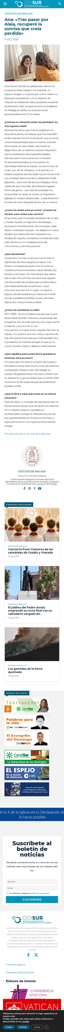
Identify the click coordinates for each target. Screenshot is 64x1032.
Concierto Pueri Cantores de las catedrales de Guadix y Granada (30, 551)
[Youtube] (39, 488)
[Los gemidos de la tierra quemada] (32, 644)
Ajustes (37, 1027)
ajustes (25, 1021)
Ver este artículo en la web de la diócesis (27, 433)
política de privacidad (39, 893)
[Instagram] (29, 488)
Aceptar (9, 1027)
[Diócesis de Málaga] (32, 456)
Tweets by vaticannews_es (20, 972)
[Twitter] (34, 488)
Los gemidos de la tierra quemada (25, 670)
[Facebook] (24, 488)
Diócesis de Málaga (19, 14)
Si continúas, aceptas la (29, 893)
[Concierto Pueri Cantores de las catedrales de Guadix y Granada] (32, 525)
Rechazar (23, 1027)
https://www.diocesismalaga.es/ (32, 476)
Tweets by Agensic (16, 964)
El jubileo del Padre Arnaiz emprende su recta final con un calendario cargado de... (30, 611)
